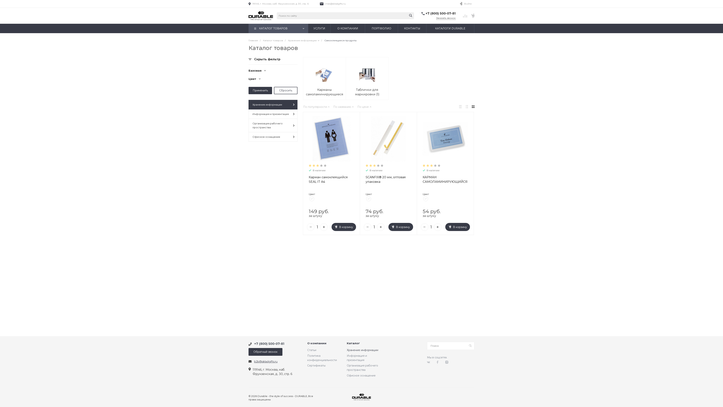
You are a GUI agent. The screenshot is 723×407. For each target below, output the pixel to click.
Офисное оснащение (266, 136)
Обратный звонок (265, 351)
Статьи (311, 350)
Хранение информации (267, 104)
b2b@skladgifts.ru (266, 361)
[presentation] (306, 138)
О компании (316, 343)
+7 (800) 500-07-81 (441, 13)
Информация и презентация (270, 114)
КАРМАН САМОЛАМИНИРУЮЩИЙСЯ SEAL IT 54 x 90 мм (445, 181)
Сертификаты (316, 365)
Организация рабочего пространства (267, 125)
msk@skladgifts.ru (335, 3)
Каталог (353, 343)
